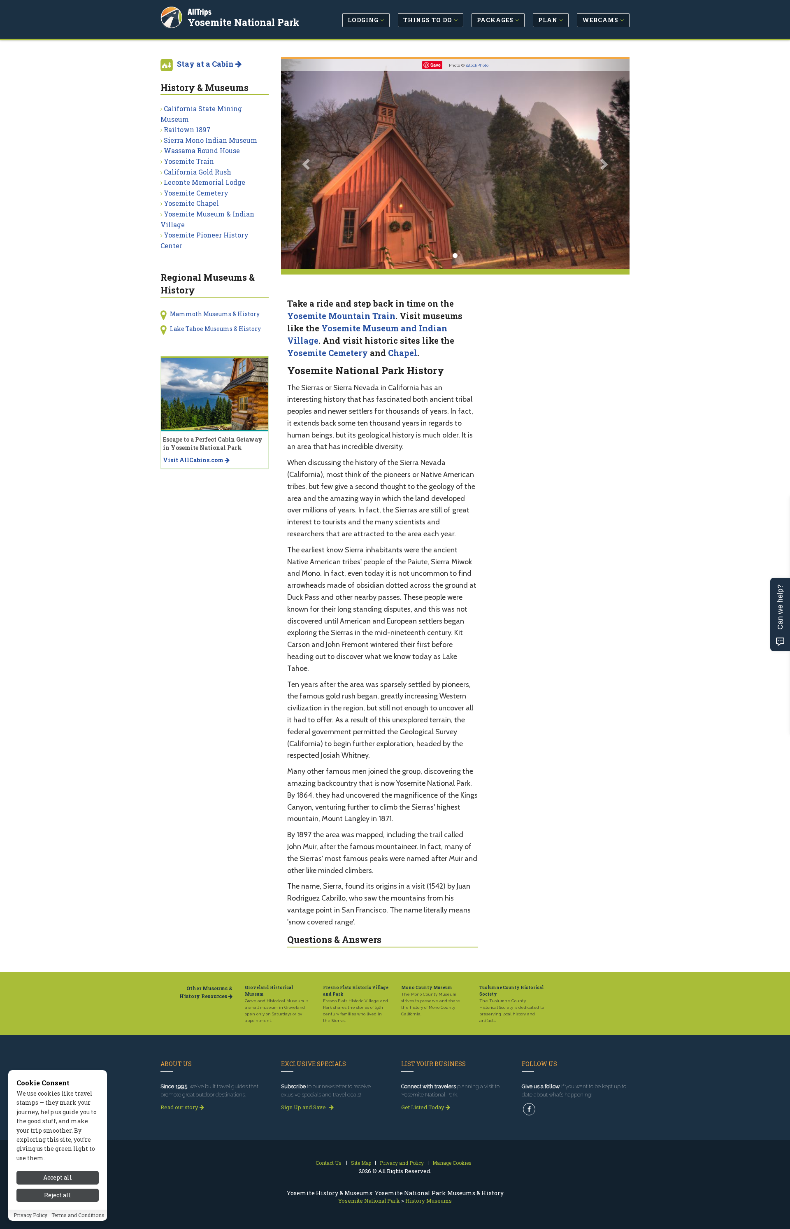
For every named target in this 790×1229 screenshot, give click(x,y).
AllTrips (199, 11)
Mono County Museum (426, 987)
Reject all (57, 1195)
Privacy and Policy (402, 1162)
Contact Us (329, 1162)
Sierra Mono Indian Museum (210, 140)
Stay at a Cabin (206, 64)
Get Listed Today (423, 1107)
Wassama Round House (202, 150)
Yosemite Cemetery (327, 352)
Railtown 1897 (187, 129)
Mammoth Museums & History (215, 314)
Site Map (361, 1162)
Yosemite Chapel (191, 203)
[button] (307, 164)
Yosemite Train (189, 161)
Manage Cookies (452, 1162)
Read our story (180, 1107)
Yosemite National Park (244, 22)
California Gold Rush (197, 172)
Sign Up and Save (304, 1107)
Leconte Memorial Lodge (204, 182)
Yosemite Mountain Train (341, 315)
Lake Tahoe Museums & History (215, 329)
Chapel (402, 352)
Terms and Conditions (78, 1215)
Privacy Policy (30, 1215)
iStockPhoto (477, 65)
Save (435, 65)
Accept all (57, 1177)
